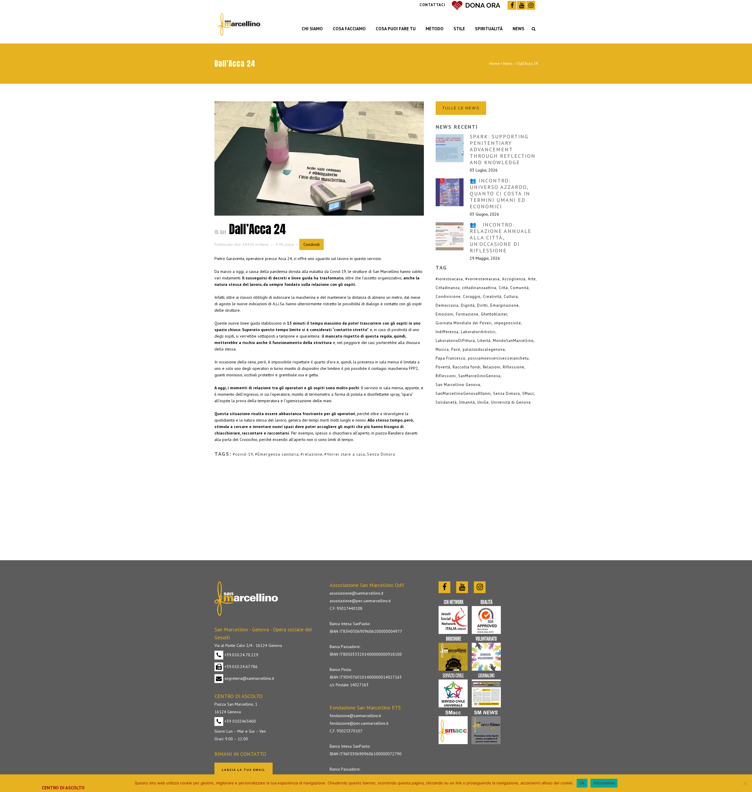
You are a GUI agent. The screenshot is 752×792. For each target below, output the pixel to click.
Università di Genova (511, 402)
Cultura (511, 296)
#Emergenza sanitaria (277, 454)
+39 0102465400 (239, 721)
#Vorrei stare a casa (344, 454)
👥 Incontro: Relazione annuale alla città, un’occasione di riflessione (500, 237)
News (508, 63)
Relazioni (492, 367)
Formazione (467, 314)
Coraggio (472, 296)
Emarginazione (504, 305)
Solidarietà (446, 402)
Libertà (484, 340)
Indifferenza (447, 331)
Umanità (467, 402)
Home (494, 63)
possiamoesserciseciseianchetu (498, 358)
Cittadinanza (448, 287)
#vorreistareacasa (482, 278)
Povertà (443, 367)
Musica (442, 349)
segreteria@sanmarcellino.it (248, 678)
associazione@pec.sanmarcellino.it (360, 600)
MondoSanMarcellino (513, 340)
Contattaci (432, 4)
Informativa (604, 783)
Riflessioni (446, 375)
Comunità (519, 287)
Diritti (482, 305)
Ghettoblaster (494, 314)
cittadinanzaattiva (479, 287)
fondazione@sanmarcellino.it (355, 715)
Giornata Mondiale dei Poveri (464, 323)
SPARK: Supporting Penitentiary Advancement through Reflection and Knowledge (503, 149)
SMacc (528, 393)
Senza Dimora (381, 454)
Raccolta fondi (467, 367)
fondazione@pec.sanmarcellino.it (359, 723)
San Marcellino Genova (458, 384)
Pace (455, 349)
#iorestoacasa (449, 278)
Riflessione (513, 367)
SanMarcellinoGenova (479, 375)
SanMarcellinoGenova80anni (463, 393)
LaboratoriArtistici (478, 331)
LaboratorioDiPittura (455, 340)
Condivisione (448, 296)
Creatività (492, 296)
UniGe (483, 402)
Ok (582, 783)
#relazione (312, 454)
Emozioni (445, 314)
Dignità (468, 305)
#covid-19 (243, 454)
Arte (532, 278)
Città (503, 287)
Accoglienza (514, 278)
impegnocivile (507, 323)
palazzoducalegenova (484, 349)
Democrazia (447, 305)
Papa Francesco (451, 358)
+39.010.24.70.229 (240, 654)
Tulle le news (460, 108)
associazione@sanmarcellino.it (356, 593)
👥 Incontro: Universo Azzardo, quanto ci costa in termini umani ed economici (500, 193)
